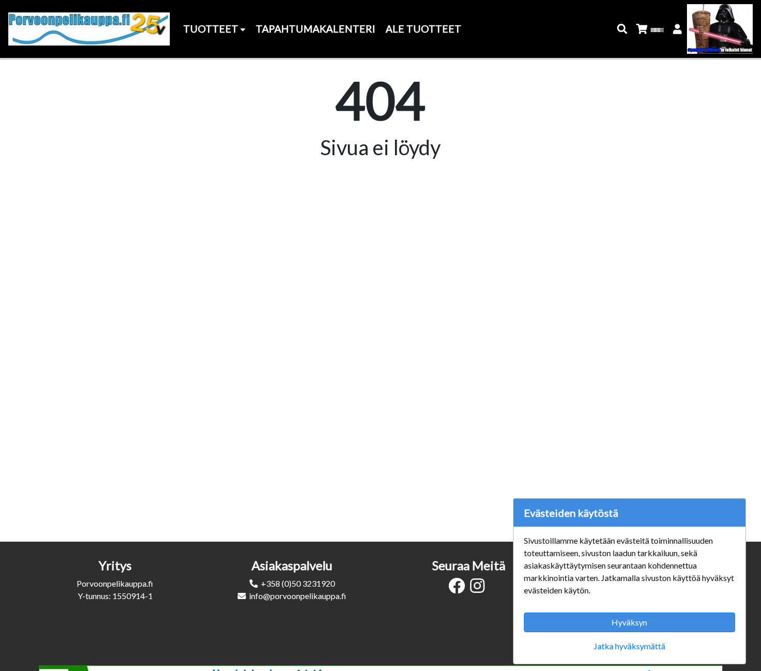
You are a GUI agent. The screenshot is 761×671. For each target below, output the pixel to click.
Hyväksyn (629, 622)
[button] (622, 29)
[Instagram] (480, 588)
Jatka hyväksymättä (629, 646)
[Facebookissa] (459, 588)
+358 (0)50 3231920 (298, 583)
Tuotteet (211, 29)
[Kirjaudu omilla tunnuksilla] (678, 29)
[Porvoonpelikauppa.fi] (89, 29)
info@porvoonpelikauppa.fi (297, 596)
